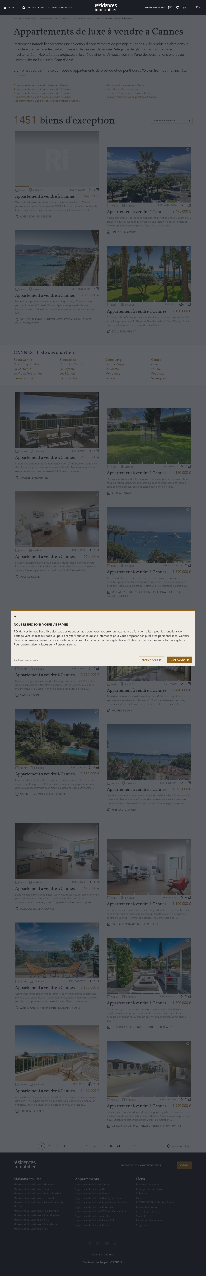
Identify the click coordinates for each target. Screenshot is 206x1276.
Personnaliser (151, 660)
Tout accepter (179, 660)
